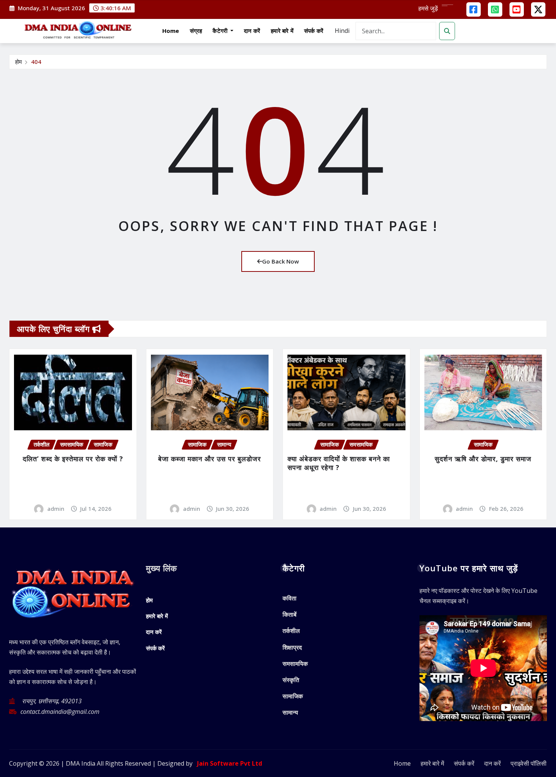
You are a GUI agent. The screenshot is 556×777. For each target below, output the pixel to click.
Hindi (342, 30)
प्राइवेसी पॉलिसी (529, 763)
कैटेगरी (221, 30)
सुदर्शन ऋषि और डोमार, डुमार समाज (483, 458)
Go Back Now (280, 261)
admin (55, 508)
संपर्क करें (313, 30)
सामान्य (290, 712)
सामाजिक (293, 696)
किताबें (290, 614)
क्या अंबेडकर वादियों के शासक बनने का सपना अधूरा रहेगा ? (338, 463)
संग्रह (196, 30)
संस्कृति (291, 680)
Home (170, 30)
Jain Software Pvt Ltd (228, 763)
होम (18, 61)
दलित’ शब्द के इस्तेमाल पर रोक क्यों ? (73, 458)
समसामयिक (295, 663)
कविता (290, 598)
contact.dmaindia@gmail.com (59, 711)
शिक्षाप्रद (292, 647)
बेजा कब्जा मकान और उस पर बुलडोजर (209, 458)
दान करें (252, 30)
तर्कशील (291, 631)
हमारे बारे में (282, 30)
